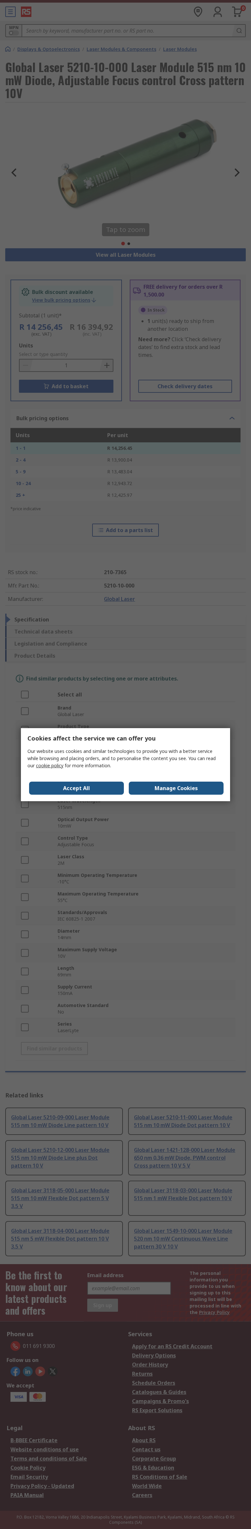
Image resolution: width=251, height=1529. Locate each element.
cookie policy (49, 765)
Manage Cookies (176, 788)
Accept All (76, 788)
